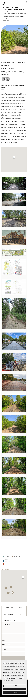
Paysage (8, 20)
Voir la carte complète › (6, 569)
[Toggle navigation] (26, 2)
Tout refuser (15, 689)
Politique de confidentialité (8, 680)
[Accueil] (7, 3)
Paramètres (14, 685)
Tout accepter (14, 692)
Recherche (6, 607)
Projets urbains (17, 556)
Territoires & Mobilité (7, 614)
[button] (14, 157)
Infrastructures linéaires (12, 21)
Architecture (7, 556)
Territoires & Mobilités (9, 564)
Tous (20, 614)
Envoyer (12, 658)
